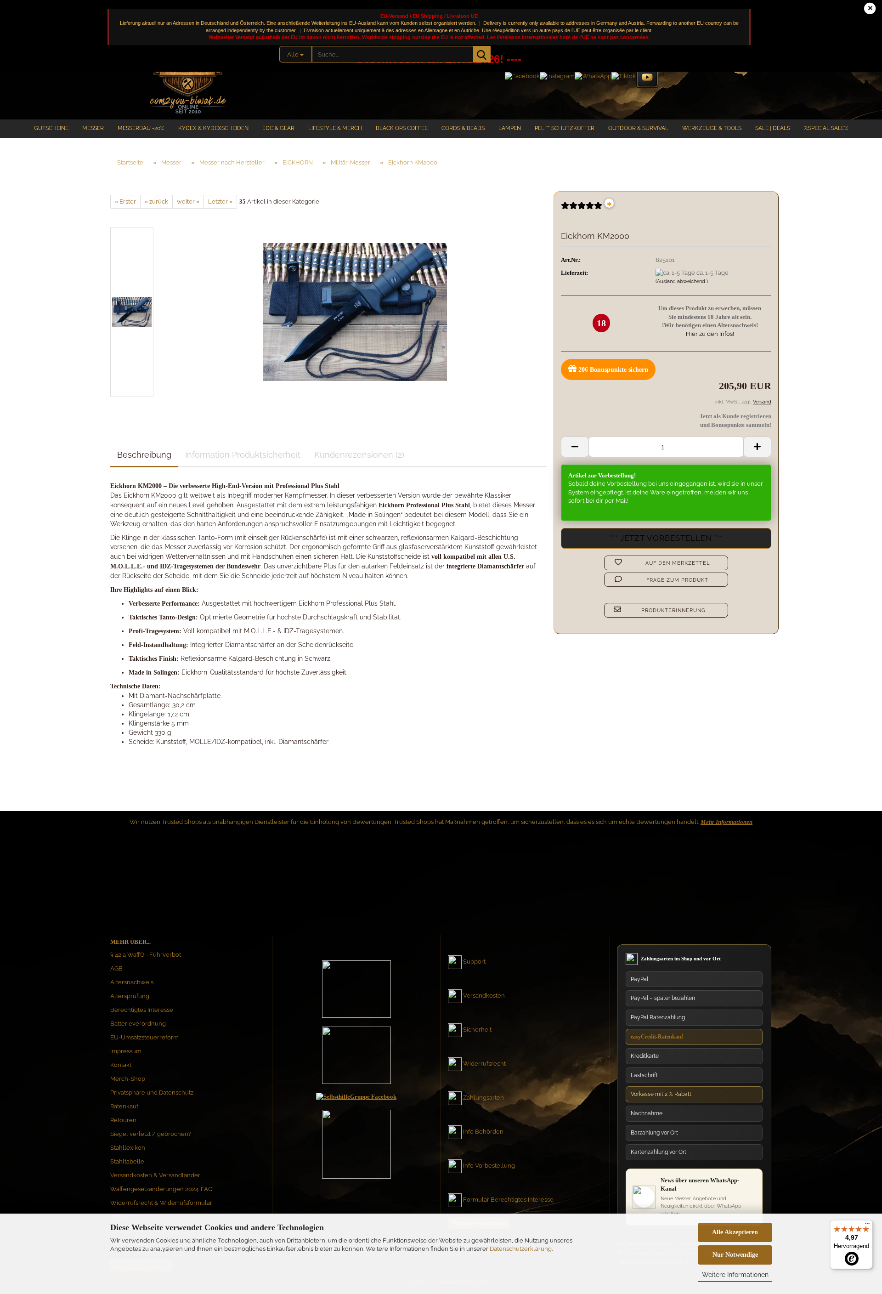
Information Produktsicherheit (242, 455)
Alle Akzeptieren (735, 1232)
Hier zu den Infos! (710, 333)
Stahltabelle (127, 1161)
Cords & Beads (463, 128)
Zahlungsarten (483, 1097)
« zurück (156, 201)
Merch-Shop (127, 1078)
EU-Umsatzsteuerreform (144, 1037)
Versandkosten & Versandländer (155, 1175)
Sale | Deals (772, 128)
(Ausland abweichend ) (682, 281)
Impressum (125, 1051)
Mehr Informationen (726, 821)
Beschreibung (144, 455)
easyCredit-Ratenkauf (657, 1036)
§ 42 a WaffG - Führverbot (145, 954)
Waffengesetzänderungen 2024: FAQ (161, 1189)
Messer (93, 128)
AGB (116, 968)
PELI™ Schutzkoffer (564, 128)
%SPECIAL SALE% (826, 128)
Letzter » (220, 201)
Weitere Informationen (735, 1274)
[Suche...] (482, 54)
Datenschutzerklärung (521, 1248)
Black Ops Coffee (402, 128)
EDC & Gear (278, 128)
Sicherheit (477, 1029)
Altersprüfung (129, 996)
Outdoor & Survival (638, 128)
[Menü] (867, 1225)
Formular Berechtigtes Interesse (508, 1199)
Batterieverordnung (138, 1023)
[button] (574, 447)
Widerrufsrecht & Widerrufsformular (161, 1202)
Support (474, 961)
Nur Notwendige (735, 1254)
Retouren (123, 1120)
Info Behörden (483, 1131)
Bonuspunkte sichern (613, 369)
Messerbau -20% (141, 128)
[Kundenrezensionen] (581, 209)
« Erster (125, 201)
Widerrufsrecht (484, 1063)
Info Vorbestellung (489, 1165)
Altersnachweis (131, 982)
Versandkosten (484, 995)
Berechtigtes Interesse (141, 1009)
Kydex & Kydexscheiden (213, 128)
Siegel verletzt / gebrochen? (150, 1133)
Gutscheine (51, 128)
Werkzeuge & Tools (711, 128)
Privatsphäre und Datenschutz (151, 1092)
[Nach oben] (857, 1200)
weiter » (188, 201)
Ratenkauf (124, 1106)
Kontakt (120, 1064)
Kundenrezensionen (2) (359, 455)
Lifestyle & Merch (335, 128)
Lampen (509, 128)
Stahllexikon (127, 1147)
